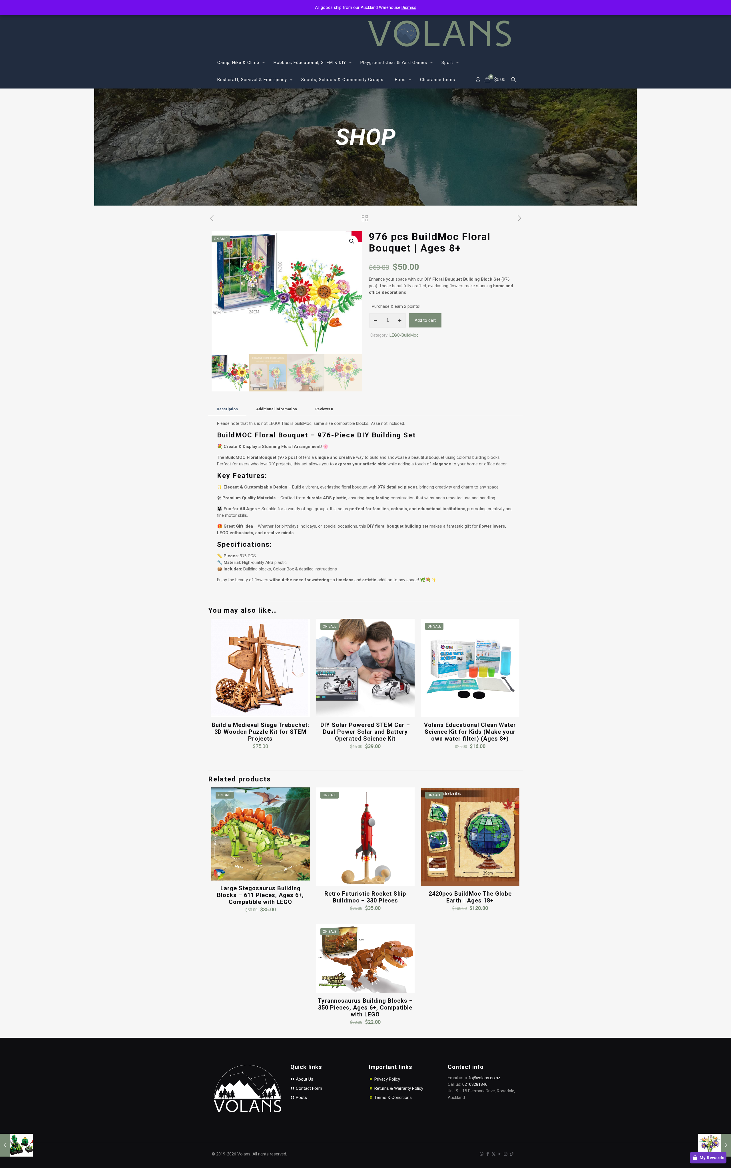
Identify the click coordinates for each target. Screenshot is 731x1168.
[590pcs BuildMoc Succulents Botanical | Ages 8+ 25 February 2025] (16, 1145)
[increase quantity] (400, 320)
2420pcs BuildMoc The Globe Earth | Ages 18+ (470, 897)
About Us (304, 1079)
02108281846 (474, 1084)
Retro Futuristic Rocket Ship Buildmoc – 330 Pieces (365, 897)
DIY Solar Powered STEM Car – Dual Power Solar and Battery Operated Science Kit (365, 731)
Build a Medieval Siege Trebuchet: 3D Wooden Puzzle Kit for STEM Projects (260, 731)
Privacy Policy (387, 1079)
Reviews (324, 409)
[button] (352, 241)
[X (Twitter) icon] (493, 1154)
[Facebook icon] (487, 1154)
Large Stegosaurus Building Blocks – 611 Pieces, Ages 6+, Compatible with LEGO (260, 895)
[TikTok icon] (511, 1154)
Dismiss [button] (408, 7)
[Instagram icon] (505, 1154)
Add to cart (425, 320)
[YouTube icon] (499, 1154)
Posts (301, 1097)
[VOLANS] (439, 33)
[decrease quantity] (375, 320)
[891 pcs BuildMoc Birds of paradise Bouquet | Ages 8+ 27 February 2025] (714, 1145)
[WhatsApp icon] (481, 1154)
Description (227, 409)
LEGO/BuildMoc (404, 335)
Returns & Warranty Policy (398, 1088)
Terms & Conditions (393, 1097)
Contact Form (308, 1088)
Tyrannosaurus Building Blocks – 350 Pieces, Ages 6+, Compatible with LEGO (365, 1007)
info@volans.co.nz (482, 1077)
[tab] (227, 409)
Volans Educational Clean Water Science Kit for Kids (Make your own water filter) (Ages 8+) (470, 731)
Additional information (276, 409)
